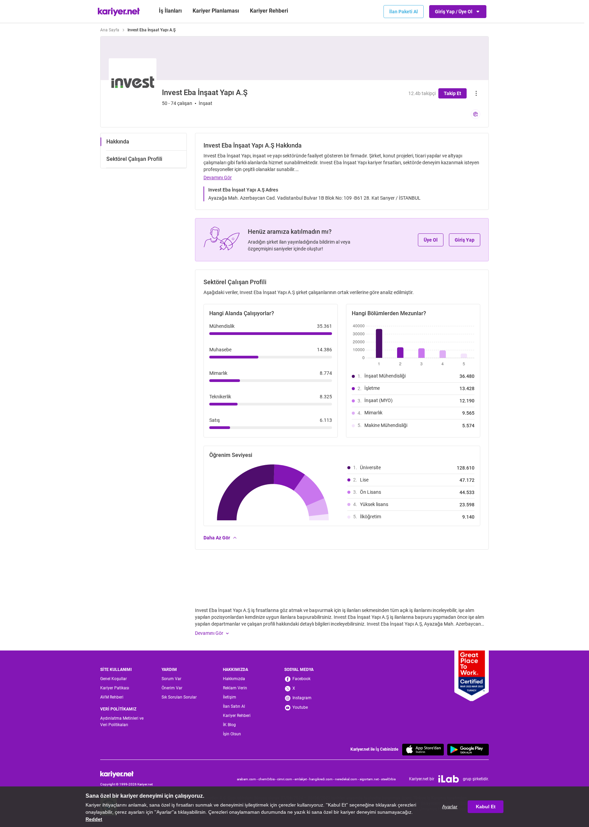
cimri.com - (285, 779)
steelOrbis (388, 779)
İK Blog (229, 724)
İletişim (229, 697)
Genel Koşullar (113, 678)
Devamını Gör (217, 177)
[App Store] (423, 749)
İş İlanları (170, 10)
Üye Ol (431, 240)
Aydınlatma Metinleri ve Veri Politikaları (122, 721)
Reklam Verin (235, 688)
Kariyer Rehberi (237, 715)
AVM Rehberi (111, 697)
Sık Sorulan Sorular (179, 697)
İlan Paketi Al (403, 11)
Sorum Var (171, 678)
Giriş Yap (464, 240)
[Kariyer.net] (126, 774)
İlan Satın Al (234, 706)
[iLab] (448, 779)
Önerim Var (172, 688)
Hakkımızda (234, 678)
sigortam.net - (370, 779)
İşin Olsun (232, 734)
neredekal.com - (347, 779)
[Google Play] (468, 749)
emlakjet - (301, 779)
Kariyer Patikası (114, 688)
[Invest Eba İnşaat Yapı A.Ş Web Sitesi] (475, 114)
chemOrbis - (267, 779)
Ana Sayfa (109, 30)
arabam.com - (247, 779)
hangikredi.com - (322, 779)
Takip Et (452, 93)
